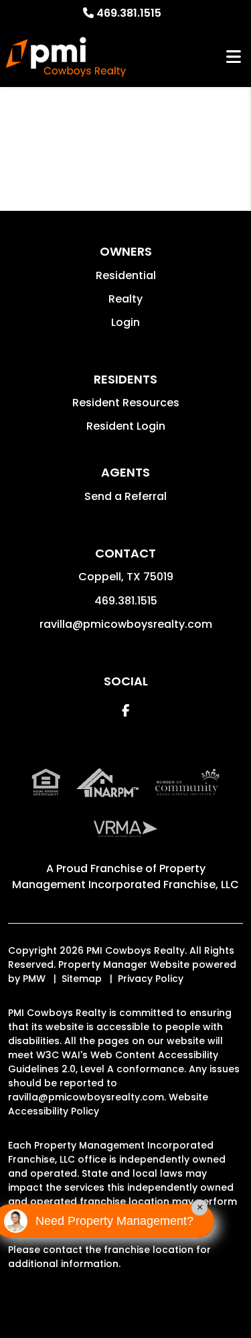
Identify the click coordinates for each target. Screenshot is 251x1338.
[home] (66, 57)
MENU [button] (233, 57)
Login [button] (125, 322)
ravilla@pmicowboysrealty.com (125, 624)
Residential (126, 275)
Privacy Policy (150, 978)
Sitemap (82, 978)
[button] (125, 710)
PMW (34, 978)
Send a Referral (125, 496)
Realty (125, 299)
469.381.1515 (128, 13)
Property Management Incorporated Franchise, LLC (125, 876)
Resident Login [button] (125, 426)
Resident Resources (125, 402)
